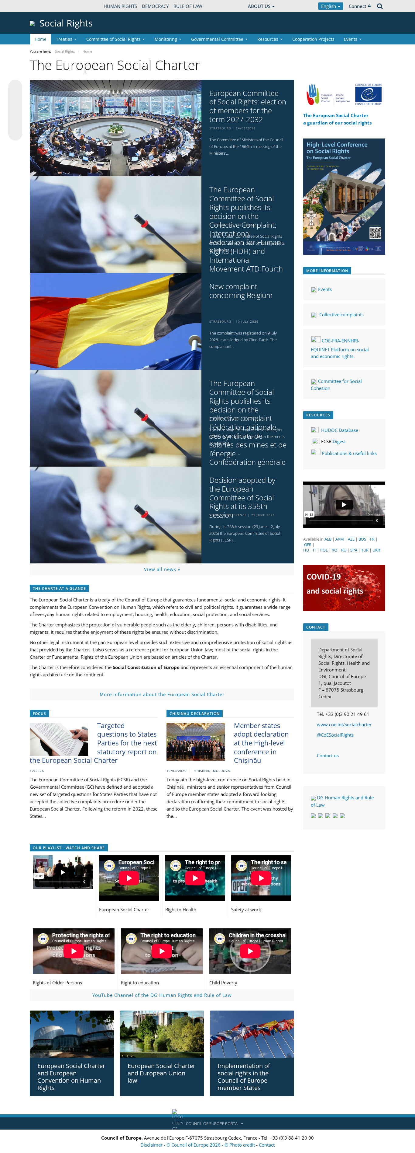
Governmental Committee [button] (217, 39)
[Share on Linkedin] (15, 122)
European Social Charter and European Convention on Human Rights (71, 1077)
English (329, 6)
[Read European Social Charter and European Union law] (162, 1034)
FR (372, 539)
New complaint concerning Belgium (241, 291)
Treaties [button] (64, 39)
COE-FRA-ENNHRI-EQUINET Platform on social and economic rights (340, 348)
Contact (267, 1145)
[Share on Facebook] (15, 110)
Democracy (155, 6)
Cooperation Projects (313, 39)
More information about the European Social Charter (162, 694)
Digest (339, 441)
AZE (351, 539)
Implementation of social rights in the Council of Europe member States (244, 1077)
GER (307, 544)
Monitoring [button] (166, 39)
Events (325, 289)
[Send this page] (15, 133)
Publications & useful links (349, 453)
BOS (362, 539)
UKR (376, 550)
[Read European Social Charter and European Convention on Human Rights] (72, 1034)
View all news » (162, 569)
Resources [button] (267, 39)
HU (306, 550)
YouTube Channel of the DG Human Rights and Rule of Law (162, 995)
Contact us (328, 755)
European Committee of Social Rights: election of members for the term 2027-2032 (247, 106)
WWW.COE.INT (45, 6)
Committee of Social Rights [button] (113, 39)
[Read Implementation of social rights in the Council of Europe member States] (252, 1034)
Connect (357, 6)
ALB (327, 539)
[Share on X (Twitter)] (15, 98)
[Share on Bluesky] (15, 87)
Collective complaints (341, 314)
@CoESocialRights (335, 735)
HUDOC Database (339, 430)
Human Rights (120, 6)
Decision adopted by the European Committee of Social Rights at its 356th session (242, 498)
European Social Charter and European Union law (161, 1073)
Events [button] (350, 39)
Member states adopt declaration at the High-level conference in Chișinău (261, 743)
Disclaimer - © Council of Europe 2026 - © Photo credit (198, 1145)
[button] (207, 1123)
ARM (339, 539)
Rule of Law (187, 6)
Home (40, 39)
